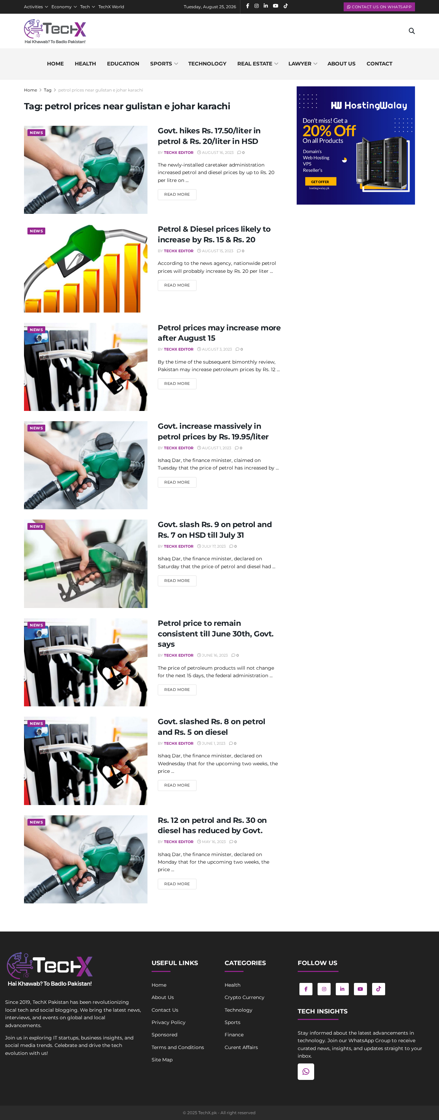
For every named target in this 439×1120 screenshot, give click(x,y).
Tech (85, 6)
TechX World (111, 6)
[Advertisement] (356, 266)
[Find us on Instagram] (324, 989)
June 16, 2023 (214, 655)
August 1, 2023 (216, 448)
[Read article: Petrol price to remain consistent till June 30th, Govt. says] (85, 662)
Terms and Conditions (178, 1047)
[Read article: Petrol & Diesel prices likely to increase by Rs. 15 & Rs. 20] (85, 268)
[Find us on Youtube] (360, 989)
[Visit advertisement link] (356, 145)
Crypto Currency (244, 997)
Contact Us (165, 1010)
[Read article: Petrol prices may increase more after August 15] (85, 367)
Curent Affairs (241, 1047)
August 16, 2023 (217, 152)
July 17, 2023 (213, 546)
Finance (234, 1035)
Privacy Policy (169, 1022)
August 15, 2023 (217, 250)
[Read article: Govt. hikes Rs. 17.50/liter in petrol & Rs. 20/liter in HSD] (85, 170)
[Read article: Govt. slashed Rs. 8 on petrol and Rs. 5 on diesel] (85, 761)
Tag (47, 90)
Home (55, 63)
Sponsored (164, 1035)
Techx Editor (178, 152)
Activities (33, 6)
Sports (161, 63)
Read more (180, 194)
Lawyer (299, 63)
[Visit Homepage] (55, 31)
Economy (61, 6)
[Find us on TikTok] (378, 989)
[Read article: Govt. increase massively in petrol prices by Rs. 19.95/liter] (85, 465)
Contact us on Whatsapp (381, 6)
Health (85, 63)
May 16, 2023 (213, 841)
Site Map (162, 1060)
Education (123, 63)
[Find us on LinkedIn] (342, 989)
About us (342, 63)
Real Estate (254, 63)
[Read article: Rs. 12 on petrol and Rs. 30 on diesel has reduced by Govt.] (85, 859)
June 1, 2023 (213, 743)
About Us (163, 997)
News (36, 132)
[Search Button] (412, 31)
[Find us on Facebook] (305, 989)
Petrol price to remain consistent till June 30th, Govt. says (216, 634)
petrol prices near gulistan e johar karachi (100, 90)
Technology (207, 63)
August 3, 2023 (216, 349)
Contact (379, 63)
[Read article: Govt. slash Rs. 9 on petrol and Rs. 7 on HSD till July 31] (85, 564)
